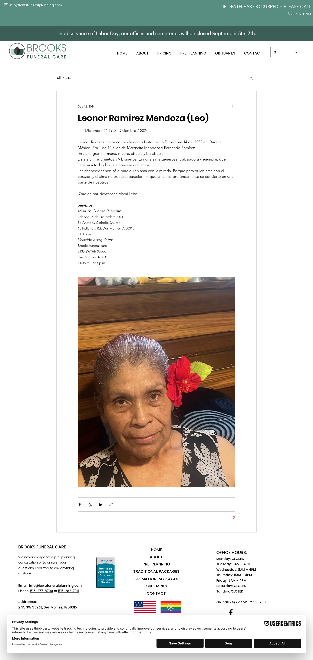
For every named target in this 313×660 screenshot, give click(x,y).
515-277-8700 (41, 591)
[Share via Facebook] (80, 504)
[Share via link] (111, 504)
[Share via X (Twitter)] (90, 504)
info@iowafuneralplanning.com (55, 585)
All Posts (63, 78)
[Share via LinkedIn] (101, 504)
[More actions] (232, 106)
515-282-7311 (68, 591)
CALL (305, 6)
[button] (251, 78)
